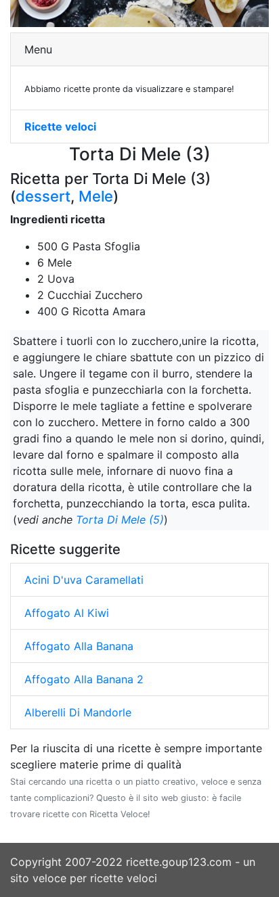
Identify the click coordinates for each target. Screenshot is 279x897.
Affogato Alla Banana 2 (84, 679)
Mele (96, 196)
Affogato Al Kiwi (66, 613)
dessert (43, 196)
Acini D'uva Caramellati (84, 579)
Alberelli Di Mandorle (77, 712)
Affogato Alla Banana (78, 646)
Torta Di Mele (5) (120, 519)
